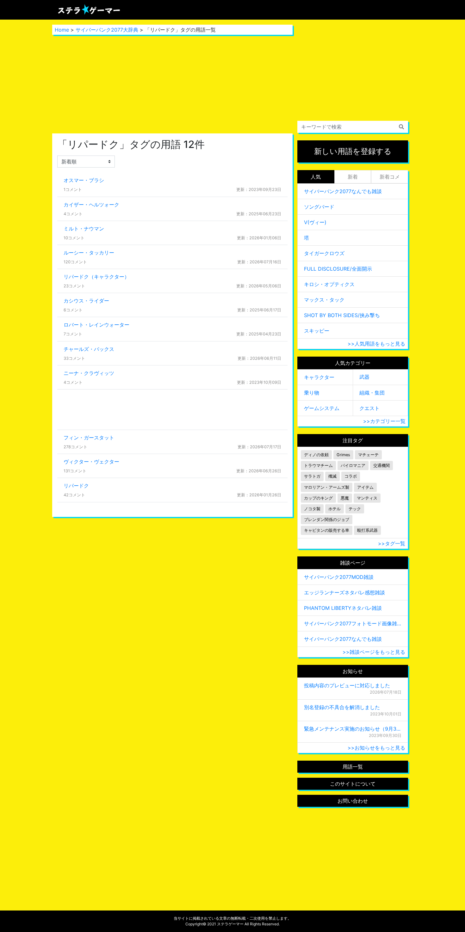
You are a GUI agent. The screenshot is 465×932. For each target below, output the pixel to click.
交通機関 (381, 465)
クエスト (369, 408)
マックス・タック (324, 300)
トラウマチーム (318, 465)
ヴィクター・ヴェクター (91, 461)
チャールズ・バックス (89, 349)
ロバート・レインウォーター (96, 325)
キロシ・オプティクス (329, 284)
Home (62, 30)
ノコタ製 (312, 508)
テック (355, 508)
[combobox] (352, 127)
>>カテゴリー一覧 (384, 421)
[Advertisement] (172, 84)
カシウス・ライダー (86, 300)
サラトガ (312, 476)
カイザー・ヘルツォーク (91, 204)
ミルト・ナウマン (84, 228)
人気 (316, 177)
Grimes (343, 454)
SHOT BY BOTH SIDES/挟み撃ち (342, 315)
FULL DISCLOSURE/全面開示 (338, 269)
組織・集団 (372, 392)
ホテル (334, 508)
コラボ (350, 476)
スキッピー (316, 331)
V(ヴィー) (315, 222)
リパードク (76, 485)
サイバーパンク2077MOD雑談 (339, 577)
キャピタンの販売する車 (326, 530)
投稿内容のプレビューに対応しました (347, 685)
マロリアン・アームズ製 (326, 487)
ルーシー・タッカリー (89, 252)
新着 (353, 177)
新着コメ (390, 177)
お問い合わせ (353, 801)
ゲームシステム (321, 408)
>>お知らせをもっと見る (376, 748)
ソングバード (319, 207)
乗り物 (311, 392)
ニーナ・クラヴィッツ (89, 373)
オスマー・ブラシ (84, 180)
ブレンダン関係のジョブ (326, 519)
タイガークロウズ (324, 253)
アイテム (365, 487)
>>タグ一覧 (391, 543)
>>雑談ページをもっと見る (374, 652)
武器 (364, 377)
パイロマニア (353, 465)
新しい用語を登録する (353, 151)
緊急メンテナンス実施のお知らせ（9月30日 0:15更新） (352, 729)
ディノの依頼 (316, 454)
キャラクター (319, 377)
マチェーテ (368, 454)
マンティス (367, 498)
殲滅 (332, 476)
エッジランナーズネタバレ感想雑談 (344, 592)
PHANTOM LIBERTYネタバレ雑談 (343, 608)
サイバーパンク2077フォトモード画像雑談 (352, 623)
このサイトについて (352, 784)
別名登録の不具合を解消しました (342, 707)
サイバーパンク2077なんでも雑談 (343, 191)
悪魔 (345, 498)
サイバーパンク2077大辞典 (107, 30)
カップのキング (318, 498)
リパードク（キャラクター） (96, 276)
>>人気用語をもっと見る (376, 343)
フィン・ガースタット (89, 437)
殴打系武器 (367, 530)
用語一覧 (353, 766)
